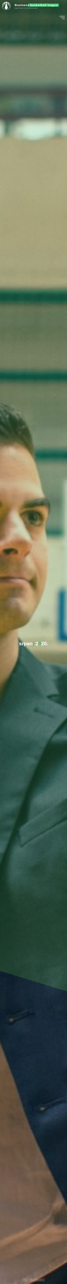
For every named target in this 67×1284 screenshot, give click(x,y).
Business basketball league (36, 5)
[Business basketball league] (7, 6)
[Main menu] (62, 17)
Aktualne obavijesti (36, 1280)
